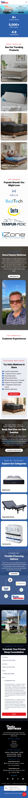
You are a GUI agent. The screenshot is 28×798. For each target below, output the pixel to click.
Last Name (4, 664)
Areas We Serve (14, 745)
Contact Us (14, 746)
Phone (4, 670)
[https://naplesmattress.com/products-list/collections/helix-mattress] (14, 192)
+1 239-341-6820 (14, 765)
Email (4, 677)
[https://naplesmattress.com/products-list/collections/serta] (14, 211)
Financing (14, 743)
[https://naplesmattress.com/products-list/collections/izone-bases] (14, 235)
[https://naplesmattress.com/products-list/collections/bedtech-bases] (14, 201)
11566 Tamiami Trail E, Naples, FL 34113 (15, 770)
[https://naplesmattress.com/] (4, 2)
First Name (5, 657)
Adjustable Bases (8, 517)
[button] (26, 2)
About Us (14, 741)
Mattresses (6, 490)
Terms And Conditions (19, 783)
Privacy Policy (6, 783)
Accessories (6, 544)
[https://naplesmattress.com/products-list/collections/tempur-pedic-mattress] (14, 222)
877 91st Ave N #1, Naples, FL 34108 (14, 763)
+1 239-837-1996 (14, 772)
